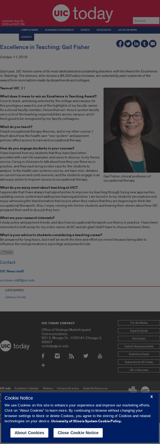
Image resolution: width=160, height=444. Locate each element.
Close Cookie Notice (78, 432)
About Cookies (29, 432)
